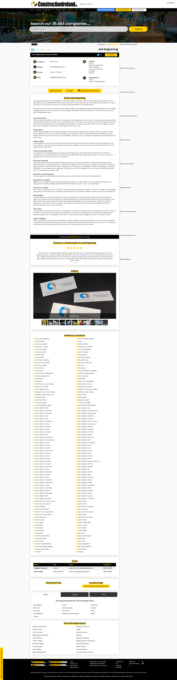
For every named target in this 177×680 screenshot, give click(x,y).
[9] (99, 322)
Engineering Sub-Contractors (85, 641)
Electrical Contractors (40, 626)
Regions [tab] (46, 595)
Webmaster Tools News (97, 663)
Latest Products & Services (98, 665)
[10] (105, 322)
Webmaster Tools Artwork (98, 662)
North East (36, 608)
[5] (74, 322)
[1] (50, 322)
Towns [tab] (103, 594)
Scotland (93, 608)
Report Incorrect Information (89, 91)
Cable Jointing (37, 638)
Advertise (70, 10)
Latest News (74, 665)
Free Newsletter (139, 10)
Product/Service (37, 33)
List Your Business (123, 10)
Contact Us (73, 663)
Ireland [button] (172, 3)
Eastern (64, 605)
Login (70, 91)
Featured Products (107, 10)
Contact (82, 10)
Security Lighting (81, 649)
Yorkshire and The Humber (70, 614)
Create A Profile (134, 663)
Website (112, 55)
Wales (92, 611)
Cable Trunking (37, 641)
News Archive (74, 667)
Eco (53, 10)
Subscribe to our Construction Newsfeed (1, 663)
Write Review (57, 91)
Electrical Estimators (82, 644)
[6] (81, 322)
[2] (56, 322)
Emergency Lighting (82, 638)
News (64, 10)
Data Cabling (37, 649)
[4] (68, 322)
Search (139, 29)
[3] (62, 322)
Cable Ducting (80, 646)
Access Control (37, 629)
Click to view (54, 62)
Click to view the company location (96, 586)
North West (94, 605)
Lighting (78, 635)
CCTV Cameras (38, 632)
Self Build (38, 10)
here (116, 676)
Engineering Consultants (40, 635)
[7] (87, 322)
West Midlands (38, 614)
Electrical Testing (38, 644)
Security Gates (37, 646)
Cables (78, 629)
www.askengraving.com (57, 67)
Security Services (81, 632)
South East (36, 611)
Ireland (93, 614)
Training (58, 10)
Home (32, 10)
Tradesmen (46, 10)
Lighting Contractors (82, 626)
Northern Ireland (67, 608)
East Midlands (37, 605)
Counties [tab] (75, 594)
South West (65, 611)
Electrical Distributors (39, 652)
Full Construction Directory (84, 652)
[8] (93, 322)
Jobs (76, 10)
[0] (44, 322)
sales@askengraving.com (58, 77)
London (35, 616)
